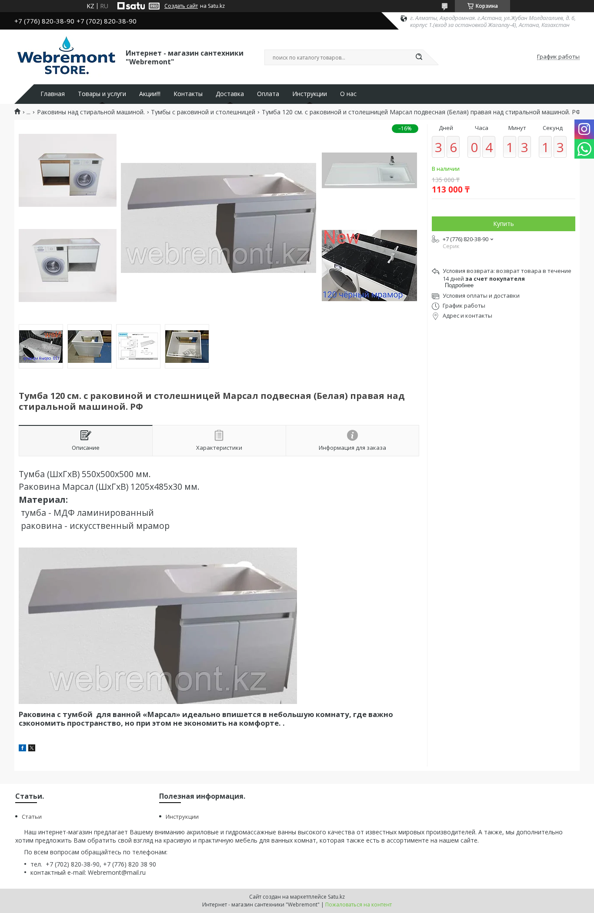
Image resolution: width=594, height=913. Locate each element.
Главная (52, 94)
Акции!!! (149, 94)
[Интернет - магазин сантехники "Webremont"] (66, 57)
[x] (31, 749)
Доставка (230, 94)
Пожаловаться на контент (358, 904)
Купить (503, 223)
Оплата (268, 94)
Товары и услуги (102, 94)
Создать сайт (181, 6)
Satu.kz (336, 896)
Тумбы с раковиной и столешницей (203, 112)
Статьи (32, 816)
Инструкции (309, 94)
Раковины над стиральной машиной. (91, 112)
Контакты (188, 94)
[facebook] (22, 749)
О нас (348, 94)
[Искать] (418, 57)
